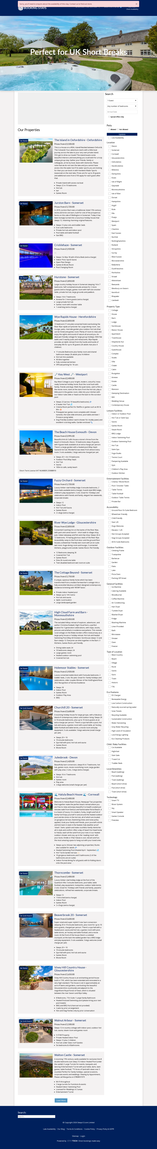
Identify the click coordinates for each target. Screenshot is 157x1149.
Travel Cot (116, 759)
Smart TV (115, 800)
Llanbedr (115, 300)
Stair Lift (115, 522)
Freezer (115, 646)
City (113, 687)
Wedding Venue (118, 401)
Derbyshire (116, 174)
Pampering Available (120, 461)
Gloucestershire (118, 158)
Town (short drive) (119, 792)
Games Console (118, 816)
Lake (113, 570)
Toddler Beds (117, 763)
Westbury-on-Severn (120, 288)
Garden (114, 562)
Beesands (115, 284)
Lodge (114, 322)
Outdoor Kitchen (118, 473)
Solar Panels (117, 711)
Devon (114, 146)
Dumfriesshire (117, 269)
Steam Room (117, 430)
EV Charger (116, 695)
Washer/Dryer (117, 615)
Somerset (115, 150)
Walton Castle (62, 1054)
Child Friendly (117, 518)
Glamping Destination (120, 393)
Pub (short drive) (118, 788)
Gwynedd (115, 186)
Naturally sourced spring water (124, 707)
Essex (114, 178)
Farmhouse (116, 326)
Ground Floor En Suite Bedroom (124, 510)
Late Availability (49, 1129)
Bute (113, 209)
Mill (113, 397)
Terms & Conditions (74, 1129)
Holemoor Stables (65, 667)
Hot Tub (115, 445)
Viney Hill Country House (69, 967)
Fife (113, 213)
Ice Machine (116, 587)
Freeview (115, 820)
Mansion (115, 389)
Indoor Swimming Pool (121, 438)
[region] (61, 108)
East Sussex (116, 233)
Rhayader (115, 296)
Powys (114, 217)
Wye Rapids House (65, 316)
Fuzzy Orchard (63, 480)
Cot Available (117, 747)
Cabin (114, 370)
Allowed (113, 129)
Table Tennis (117, 490)
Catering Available (119, 591)
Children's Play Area (120, 469)
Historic (115, 683)
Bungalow (116, 373)
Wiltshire (115, 170)
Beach (114, 659)
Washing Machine (119, 623)
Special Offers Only (117, 117)
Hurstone (60, 277)
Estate (114, 381)
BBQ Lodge (116, 434)
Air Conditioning (118, 603)
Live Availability (118, 138)
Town (114, 679)
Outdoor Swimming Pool (121, 442)
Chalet (114, 366)
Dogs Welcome (118, 526)
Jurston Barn (62, 202)
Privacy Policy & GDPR (105, 1129)
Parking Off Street (119, 578)
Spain (114, 225)
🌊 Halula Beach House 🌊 (70, 794)
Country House (118, 346)
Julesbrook (61, 757)
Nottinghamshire (118, 241)
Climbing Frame (118, 551)
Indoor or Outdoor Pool (121, 414)
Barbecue (115, 558)
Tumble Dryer (117, 611)
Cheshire (115, 229)
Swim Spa (115, 449)
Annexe (115, 377)
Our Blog (61, 1129)
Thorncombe (62, 872)
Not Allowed (123, 129)
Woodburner (117, 595)
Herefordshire (117, 166)
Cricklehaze (61, 245)
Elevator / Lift (117, 530)
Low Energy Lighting (120, 735)
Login (82, 1136)
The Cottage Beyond (66, 572)
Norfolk (115, 237)
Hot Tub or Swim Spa (120, 418)
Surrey (114, 253)
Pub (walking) (117, 776)
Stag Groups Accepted (120, 538)
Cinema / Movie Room (120, 482)
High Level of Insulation (121, 731)
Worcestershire (118, 261)
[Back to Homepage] (32, 8)
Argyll (114, 205)
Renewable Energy (119, 699)
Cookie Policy (89, 1129)
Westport (115, 221)
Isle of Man (116, 194)
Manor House (117, 330)
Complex (115, 354)
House (114, 314)
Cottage (115, 310)
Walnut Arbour (63, 1020)
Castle (114, 385)
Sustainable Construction (122, 719)
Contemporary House (120, 405)
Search (132, 7)
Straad (114, 277)
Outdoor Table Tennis (120, 498)
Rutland (115, 245)
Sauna (114, 422)
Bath (113, 630)
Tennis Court (117, 457)
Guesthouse (116, 350)
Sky (113, 808)
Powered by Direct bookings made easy (78, 1141)
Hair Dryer (116, 607)
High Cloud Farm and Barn (70, 612)
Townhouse (116, 338)
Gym (113, 465)
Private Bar (116, 502)
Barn (114, 318)
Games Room (117, 426)
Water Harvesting (119, 723)
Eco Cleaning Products (120, 739)
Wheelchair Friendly (119, 514)
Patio (114, 566)
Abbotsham (116, 281)
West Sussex (117, 257)
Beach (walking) (118, 772)
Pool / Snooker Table (120, 486)
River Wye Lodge (64, 522)
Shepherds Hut (118, 342)
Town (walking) (118, 780)
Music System (117, 804)
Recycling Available (119, 715)
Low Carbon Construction (122, 703)
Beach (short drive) (119, 784)
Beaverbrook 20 (64, 914)
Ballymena (116, 265)
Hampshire (116, 201)
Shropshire (116, 249)
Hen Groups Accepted (120, 534)
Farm (114, 675)
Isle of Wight (117, 182)
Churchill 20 (61, 707)
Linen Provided (118, 627)
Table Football (117, 494)
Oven (114, 642)
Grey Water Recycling (120, 727)
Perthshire (116, 273)
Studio (114, 358)
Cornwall (115, 154)
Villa (113, 362)
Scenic (114, 671)
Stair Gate (116, 755)
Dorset (114, 198)
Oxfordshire (116, 162)
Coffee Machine (118, 599)
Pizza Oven (116, 574)
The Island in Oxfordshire (69, 140)
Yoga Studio (116, 453)
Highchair (115, 751)
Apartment (116, 334)
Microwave (116, 634)
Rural (114, 667)
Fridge (114, 619)
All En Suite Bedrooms (120, 542)
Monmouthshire (118, 190)
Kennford (115, 292)
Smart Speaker (117, 812)
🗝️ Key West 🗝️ (64, 374)
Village (114, 663)
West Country (117, 655)
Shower (115, 638)
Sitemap (75, 1136)
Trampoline (116, 555)
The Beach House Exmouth (70, 432)
